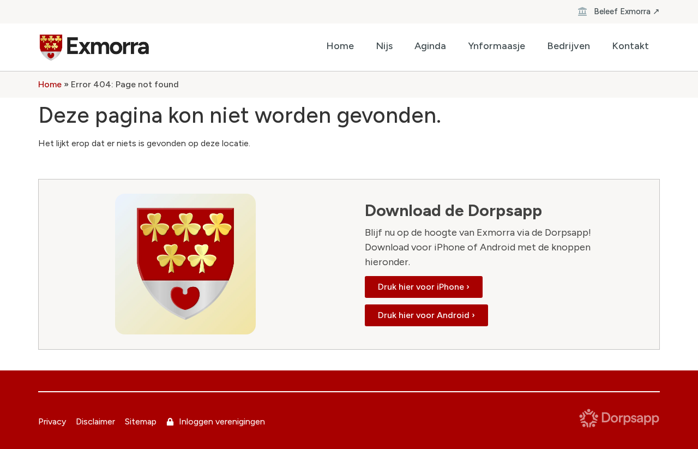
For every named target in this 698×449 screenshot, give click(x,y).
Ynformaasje (496, 46)
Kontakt (630, 46)
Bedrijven (568, 46)
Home (340, 46)
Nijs (384, 46)
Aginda (430, 46)
